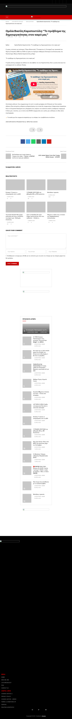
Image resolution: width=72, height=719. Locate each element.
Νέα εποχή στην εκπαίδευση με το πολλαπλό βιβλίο (41, 482)
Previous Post (10, 151)
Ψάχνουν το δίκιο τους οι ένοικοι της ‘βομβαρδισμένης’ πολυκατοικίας (56, 216)
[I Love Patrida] (36, 17)
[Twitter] (57, 2)
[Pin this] (49, 141)
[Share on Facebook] (23, 141)
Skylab (44, 716)
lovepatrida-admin (13, 167)
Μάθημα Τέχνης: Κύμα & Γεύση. (40, 380)
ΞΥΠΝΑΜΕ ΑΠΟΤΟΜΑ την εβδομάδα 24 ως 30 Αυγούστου (35, 193)
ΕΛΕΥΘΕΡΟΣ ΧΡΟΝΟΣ (17, 21)
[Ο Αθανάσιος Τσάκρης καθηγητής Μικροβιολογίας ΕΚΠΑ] (27, 458)
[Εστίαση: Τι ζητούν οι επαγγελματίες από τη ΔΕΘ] (15, 184)
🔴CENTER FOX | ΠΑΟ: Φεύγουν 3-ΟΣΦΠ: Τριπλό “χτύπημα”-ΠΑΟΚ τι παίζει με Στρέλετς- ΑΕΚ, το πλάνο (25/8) (41, 470)
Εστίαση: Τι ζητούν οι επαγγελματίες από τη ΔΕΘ (13, 193)
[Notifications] (64, 2)
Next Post (63, 151)
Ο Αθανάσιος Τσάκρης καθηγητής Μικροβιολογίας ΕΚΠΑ (40, 455)
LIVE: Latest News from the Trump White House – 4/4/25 (49, 156)
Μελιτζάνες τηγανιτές (53, 192)
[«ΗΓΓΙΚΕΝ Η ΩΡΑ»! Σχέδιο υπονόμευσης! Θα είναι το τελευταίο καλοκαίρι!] (27, 408)
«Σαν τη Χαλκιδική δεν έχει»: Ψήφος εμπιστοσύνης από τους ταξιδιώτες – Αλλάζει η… (35, 216)
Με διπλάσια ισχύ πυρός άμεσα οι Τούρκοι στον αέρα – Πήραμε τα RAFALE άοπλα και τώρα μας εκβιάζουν (23, 156)
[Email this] (38, 141)
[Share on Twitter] (28, 141)
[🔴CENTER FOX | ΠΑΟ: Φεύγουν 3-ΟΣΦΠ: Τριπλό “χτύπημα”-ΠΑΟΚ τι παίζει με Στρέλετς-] (27, 470)
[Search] (64, 17)
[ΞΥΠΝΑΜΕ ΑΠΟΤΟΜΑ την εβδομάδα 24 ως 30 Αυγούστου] (36, 184)
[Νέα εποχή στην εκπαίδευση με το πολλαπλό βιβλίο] (27, 485)
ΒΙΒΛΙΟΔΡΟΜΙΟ (30, 21)
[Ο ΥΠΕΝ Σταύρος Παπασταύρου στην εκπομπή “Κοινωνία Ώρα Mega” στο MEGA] (27, 341)
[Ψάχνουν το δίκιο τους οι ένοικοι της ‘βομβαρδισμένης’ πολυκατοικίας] (56, 207)
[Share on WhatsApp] (33, 141)
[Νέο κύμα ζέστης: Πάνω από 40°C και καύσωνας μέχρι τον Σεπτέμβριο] (27, 445)
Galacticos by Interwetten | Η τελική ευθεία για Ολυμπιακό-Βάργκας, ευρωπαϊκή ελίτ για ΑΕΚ (41, 367)
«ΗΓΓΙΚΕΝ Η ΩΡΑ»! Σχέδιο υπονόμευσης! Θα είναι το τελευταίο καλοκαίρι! (40, 406)
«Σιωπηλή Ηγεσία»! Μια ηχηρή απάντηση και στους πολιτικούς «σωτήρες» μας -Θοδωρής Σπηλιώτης (14, 217)
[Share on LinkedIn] (44, 141)
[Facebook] (54, 2)
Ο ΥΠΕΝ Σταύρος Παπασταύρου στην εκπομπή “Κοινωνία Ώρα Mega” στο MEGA (40, 339)
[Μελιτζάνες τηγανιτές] (56, 184)
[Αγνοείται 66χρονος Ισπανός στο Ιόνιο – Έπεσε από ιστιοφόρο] (27, 395)
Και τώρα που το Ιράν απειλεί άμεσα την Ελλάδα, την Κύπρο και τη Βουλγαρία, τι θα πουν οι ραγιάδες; (41, 353)
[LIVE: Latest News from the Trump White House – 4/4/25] (63, 156)
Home (7, 21)
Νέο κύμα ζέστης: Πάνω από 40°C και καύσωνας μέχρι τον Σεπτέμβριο (41, 443)
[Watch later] (61, 2)
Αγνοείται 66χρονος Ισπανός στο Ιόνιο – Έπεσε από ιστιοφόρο (41, 393)
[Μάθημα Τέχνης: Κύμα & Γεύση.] (27, 383)
